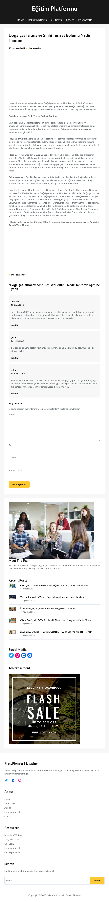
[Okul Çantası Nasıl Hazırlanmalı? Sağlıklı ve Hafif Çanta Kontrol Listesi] (13, 586)
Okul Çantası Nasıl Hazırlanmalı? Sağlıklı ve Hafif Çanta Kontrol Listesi (54, 585)
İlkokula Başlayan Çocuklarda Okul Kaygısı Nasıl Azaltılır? (48, 608)
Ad (10, 445)
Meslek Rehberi (19, 274)
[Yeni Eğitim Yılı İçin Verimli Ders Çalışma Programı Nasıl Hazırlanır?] (13, 597)
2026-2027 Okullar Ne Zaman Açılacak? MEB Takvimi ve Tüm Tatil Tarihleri (56, 631)
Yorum (12, 414)
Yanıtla (14, 325)
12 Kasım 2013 (17, 305)
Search (96, 880)
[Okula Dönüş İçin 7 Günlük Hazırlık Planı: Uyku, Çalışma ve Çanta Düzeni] (13, 621)
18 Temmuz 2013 (18, 341)
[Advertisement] (54, 77)
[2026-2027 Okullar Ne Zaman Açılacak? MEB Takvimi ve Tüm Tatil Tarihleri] (13, 632)
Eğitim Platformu (54, 8)
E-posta (12, 457)
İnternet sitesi (15, 470)
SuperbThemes (73, 895)
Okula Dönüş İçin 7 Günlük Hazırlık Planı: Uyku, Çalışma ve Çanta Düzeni (55, 620)
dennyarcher (35, 48)
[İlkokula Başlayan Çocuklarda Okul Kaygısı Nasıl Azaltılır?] (13, 609)
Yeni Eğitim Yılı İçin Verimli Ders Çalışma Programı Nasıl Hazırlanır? (52, 597)
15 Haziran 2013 (18, 373)
